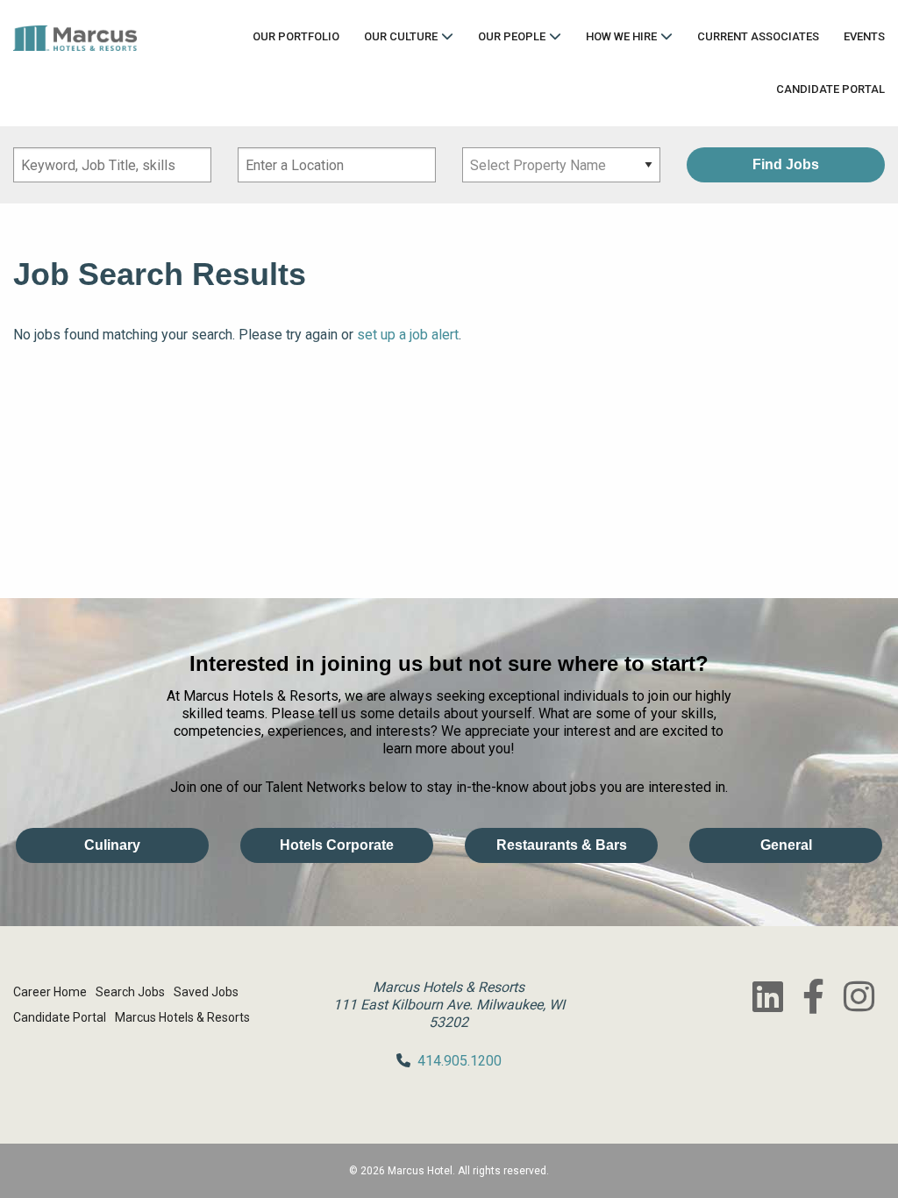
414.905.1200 (459, 1060)
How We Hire (621, 36)
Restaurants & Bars (561, 845)
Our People (511, 36)
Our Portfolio (296, 36)
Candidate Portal (830, 89)
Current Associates (758, 36)
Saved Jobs (206, 992)
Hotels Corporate (337, 845)
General (786, 845)
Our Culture (401, 36)
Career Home (50, 992)
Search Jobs (130, 992)
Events (864, 36)
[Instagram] (858, 996)
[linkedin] (767, 996)
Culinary (112, 845)
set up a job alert (408, 334)
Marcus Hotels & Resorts (182, 1017)
